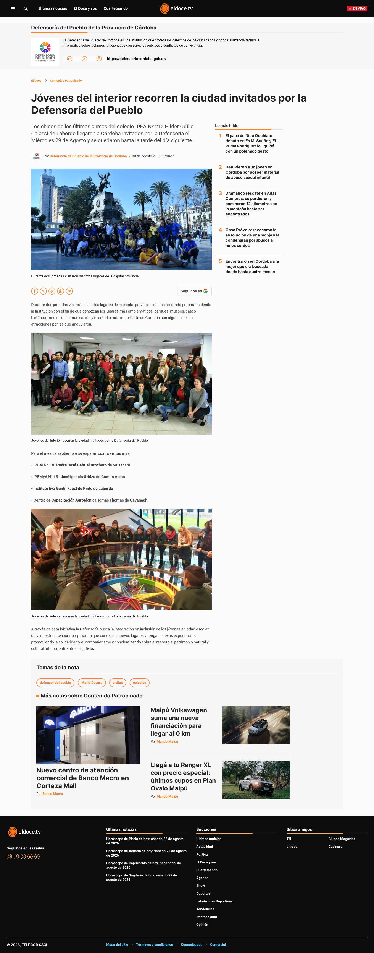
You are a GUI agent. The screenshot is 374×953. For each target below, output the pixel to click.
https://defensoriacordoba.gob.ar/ (136, 58)
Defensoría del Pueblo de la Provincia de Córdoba (88, 156)
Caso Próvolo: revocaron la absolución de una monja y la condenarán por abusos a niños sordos (252, 238)
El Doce (36, 80)
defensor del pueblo (55, 683)
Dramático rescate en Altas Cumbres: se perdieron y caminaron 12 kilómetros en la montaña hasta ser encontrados (251, 203)
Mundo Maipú (167, 742)
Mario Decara (91, 683)
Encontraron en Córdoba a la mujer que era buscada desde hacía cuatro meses (252, 266)
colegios (139, 683)
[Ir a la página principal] (176, 8)
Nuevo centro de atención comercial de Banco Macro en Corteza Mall (82, 778)
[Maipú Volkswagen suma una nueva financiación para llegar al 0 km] (256, 725)
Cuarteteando (116, 8)
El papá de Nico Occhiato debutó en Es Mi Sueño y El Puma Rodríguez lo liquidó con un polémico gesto (251, 143)
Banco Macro (52, 794)
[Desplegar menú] (9, 8)
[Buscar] (26, 8)
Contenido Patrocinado (66, 80)
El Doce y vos (85, 8)
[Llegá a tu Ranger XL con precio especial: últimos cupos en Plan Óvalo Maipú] (256, 780)
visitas (118, 683)
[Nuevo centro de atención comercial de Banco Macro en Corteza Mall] (88, 735)
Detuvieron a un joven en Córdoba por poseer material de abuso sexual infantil (252, 172)
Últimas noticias (53, 8)
